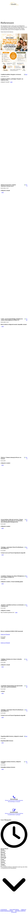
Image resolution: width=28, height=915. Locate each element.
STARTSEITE (4, 909)
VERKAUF (23, 909)
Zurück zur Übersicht (5, 634)
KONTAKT (14, 912)
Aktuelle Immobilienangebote (6, 910)
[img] (14, 4)
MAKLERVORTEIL (14, 909)
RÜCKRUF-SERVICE (20, 910)
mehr (11, 82)
